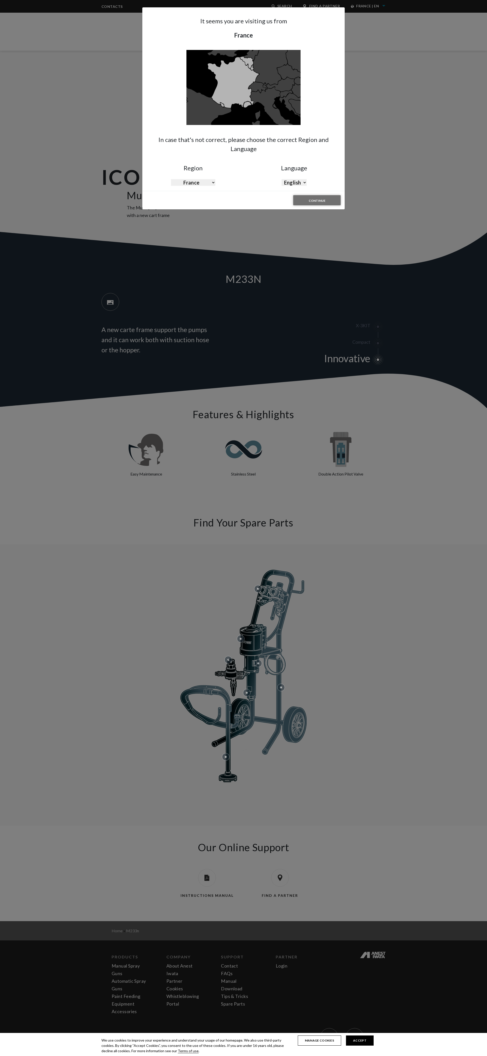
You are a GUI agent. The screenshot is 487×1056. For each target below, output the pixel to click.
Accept (360, 1040)
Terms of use (188, 1051)
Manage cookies (319, 1040)
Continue (317, 201)
